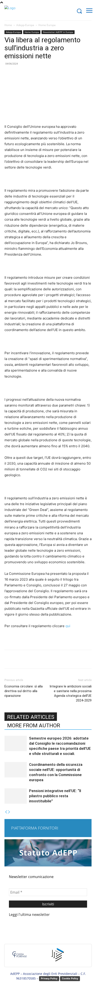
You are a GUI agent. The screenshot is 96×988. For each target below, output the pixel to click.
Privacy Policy (49, 978)
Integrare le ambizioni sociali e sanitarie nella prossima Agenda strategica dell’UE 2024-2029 (71, 693)
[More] (64, 659)
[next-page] (9, 812)
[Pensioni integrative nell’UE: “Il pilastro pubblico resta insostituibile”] (15, 796)
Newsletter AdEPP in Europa (58, 32)
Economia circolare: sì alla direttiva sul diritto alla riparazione (23, 691)
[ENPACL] (57, 956)
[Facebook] (23, 659)
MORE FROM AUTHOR (33, 725)
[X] (33, 659)
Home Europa (47, 25)
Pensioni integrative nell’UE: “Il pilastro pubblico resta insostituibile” (55, 796)
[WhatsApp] (53, 659)
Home (8, 25)
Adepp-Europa (25, 25)
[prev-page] (6, 812)
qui (67, 626)
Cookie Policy (70, 978)
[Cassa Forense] (19, 956)
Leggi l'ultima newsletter (29, 914)
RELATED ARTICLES (30, 717)
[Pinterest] (43, 659)
